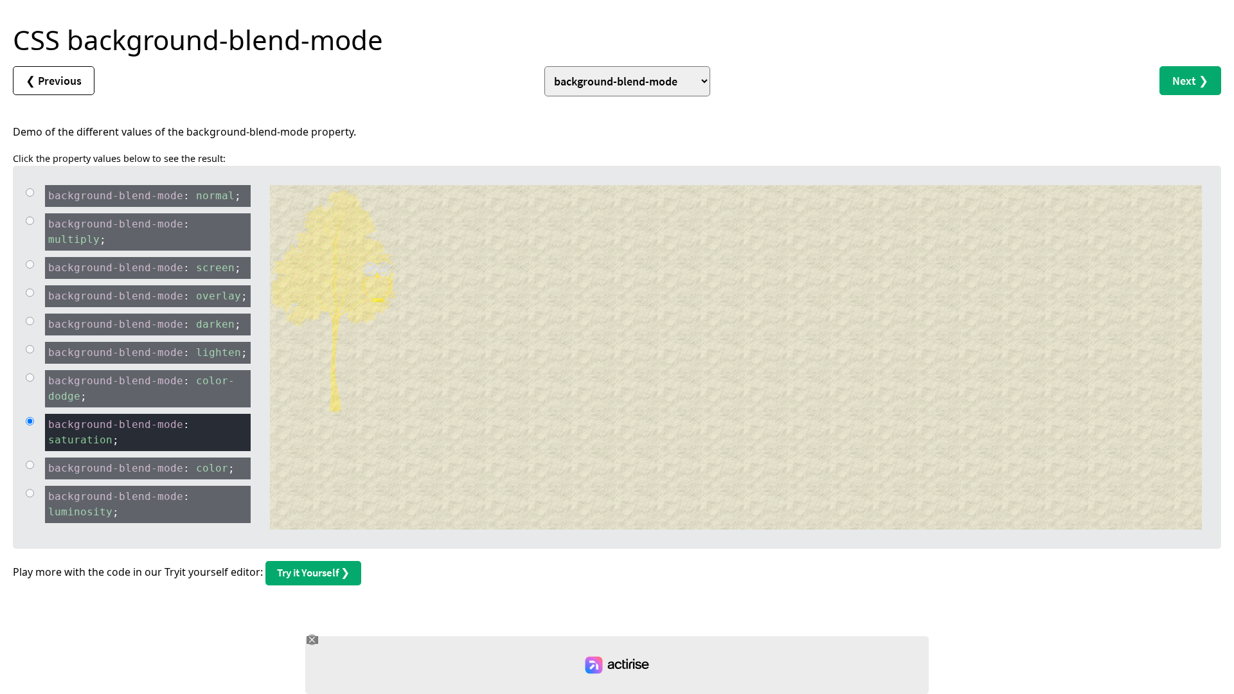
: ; (144, 196)
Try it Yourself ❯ (313, 572)
